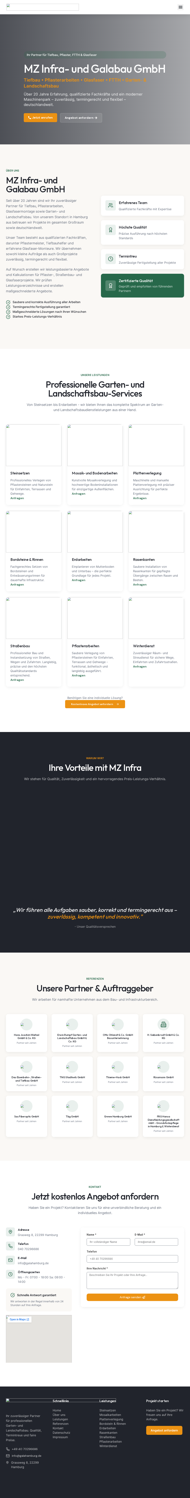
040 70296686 (28, 1249)
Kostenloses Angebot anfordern (92, 704)
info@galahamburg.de (33, 1263)
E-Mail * (140, 1234)
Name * (91, 1234)
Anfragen (17, 498)
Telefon (92, 1251)
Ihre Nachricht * (97, 1268)
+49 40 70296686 (25, 1449)
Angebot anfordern (164, 1430)
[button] (180, 7)
